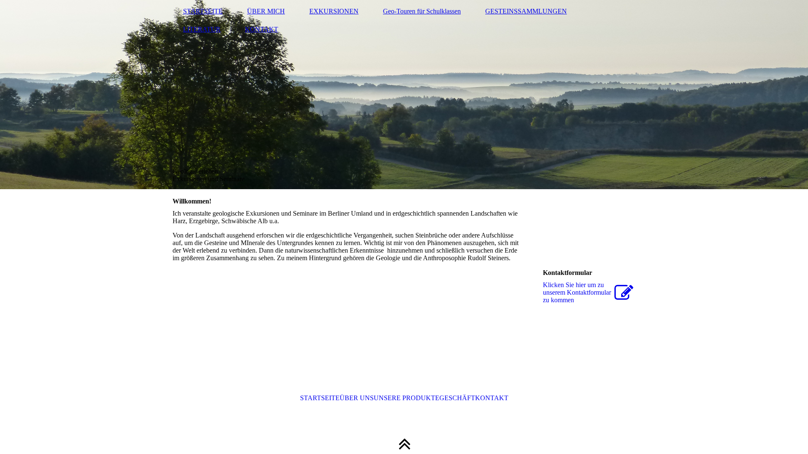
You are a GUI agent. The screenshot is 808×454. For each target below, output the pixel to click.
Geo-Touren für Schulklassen (422, 11)
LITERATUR (202, 29)
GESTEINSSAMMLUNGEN (526, 11)
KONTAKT (261, 29)
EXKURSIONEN (334, 11)
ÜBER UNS (357, 397)
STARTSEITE (203, 11)
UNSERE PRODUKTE (406, 397)
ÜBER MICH (266, 11)
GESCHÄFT (457, 397)
